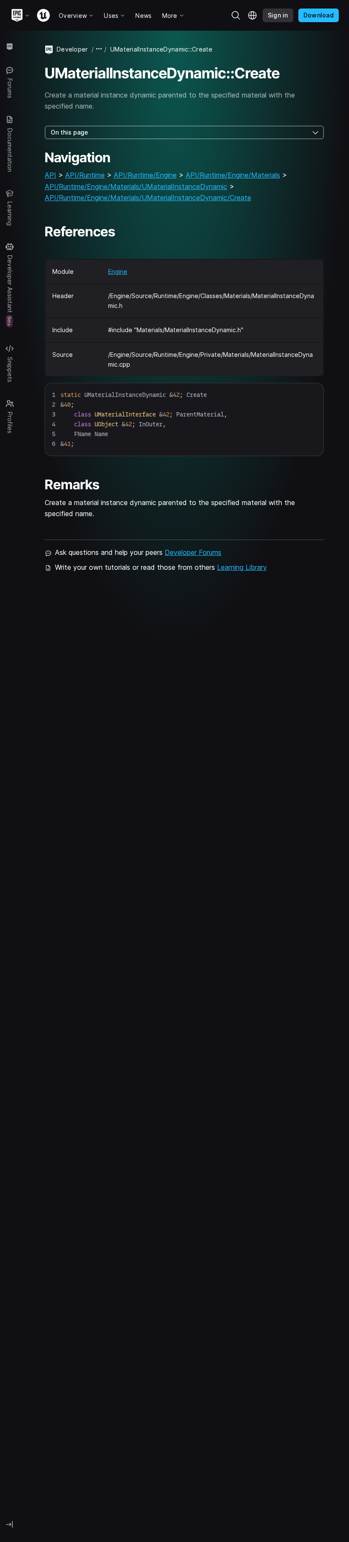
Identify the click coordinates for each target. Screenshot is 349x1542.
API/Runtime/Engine (145, 175)
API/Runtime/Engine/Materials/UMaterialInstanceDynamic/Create (148, 197)
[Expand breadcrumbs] (99, 49)
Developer (72, 49)
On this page (69, 132)
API (50, 175)
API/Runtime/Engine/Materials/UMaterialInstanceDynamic (136, 186)
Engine (117, 271)
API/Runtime (85, 175)
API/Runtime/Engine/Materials (233, 175)
